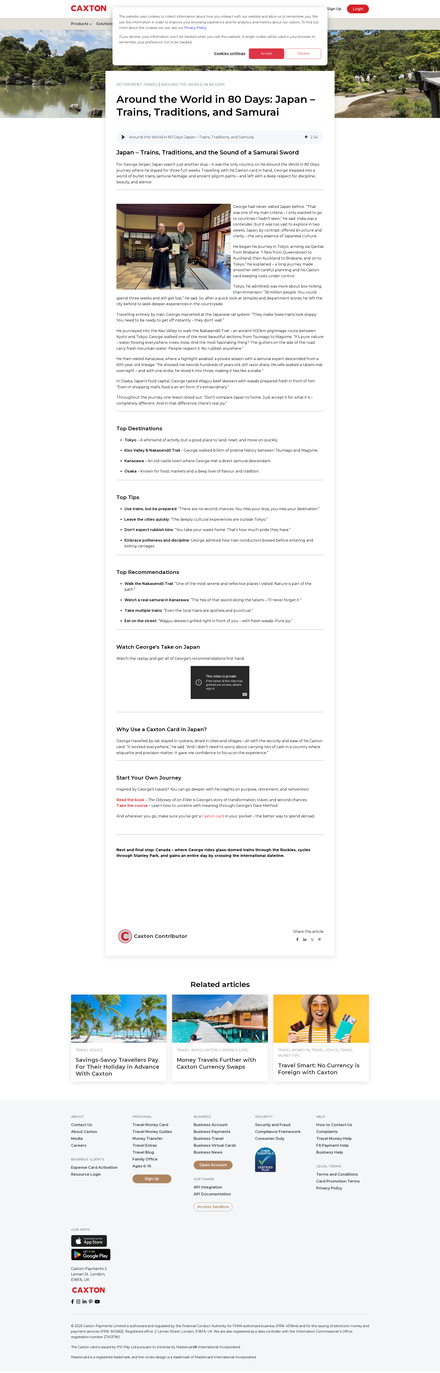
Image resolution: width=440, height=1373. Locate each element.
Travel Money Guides (152, 1132)
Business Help (329, 1152)
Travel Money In (294, 1050)
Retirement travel (137, 84)
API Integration (208, 1187)
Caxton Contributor (160, 936)
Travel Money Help (334, 1138)
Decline (303, 53)
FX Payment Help (332, 1145)
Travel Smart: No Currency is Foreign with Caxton (319, 1069)
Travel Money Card (150, 1125)
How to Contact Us (334, 1125)
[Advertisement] (220, 895)
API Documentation (212, 1194)
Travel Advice (89, 1050)
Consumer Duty (269, 1138)
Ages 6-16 (141, 1166)
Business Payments (212, 1132)
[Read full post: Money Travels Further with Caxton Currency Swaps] (220, 1019)
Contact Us (81, 1125)
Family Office (145, 1159)
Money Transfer (147, 1138)
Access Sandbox (213, 1207)
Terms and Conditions (337, 1174)
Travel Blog (143, 1152)
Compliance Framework (278, 1132)
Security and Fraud (272, 1125)
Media (77, 1138)
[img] (306, 137)
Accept (266, 53)
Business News (208, 1152)
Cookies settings (229, 53)
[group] (220, 137)
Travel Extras (144, 1145)
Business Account (211, 1125)
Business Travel (208, 1138)
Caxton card (213, 816)
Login (358, 9)
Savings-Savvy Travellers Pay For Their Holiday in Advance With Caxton (117, 1067)
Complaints (327, 1132)
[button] (123, 137)
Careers (78, 1145)
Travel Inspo (189, 1050)
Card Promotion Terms (338, 1181)
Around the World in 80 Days (193, 84)
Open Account (213, 1165)
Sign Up (334, 9)
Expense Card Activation (94, 1167)
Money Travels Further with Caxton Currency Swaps (216, 1063)
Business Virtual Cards (215, 1145)
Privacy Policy (195, 28)
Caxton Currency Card (226, 1050)
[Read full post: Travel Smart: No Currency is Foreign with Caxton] (321, 1019)
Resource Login (86, 1174)
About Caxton (84, 1132)
